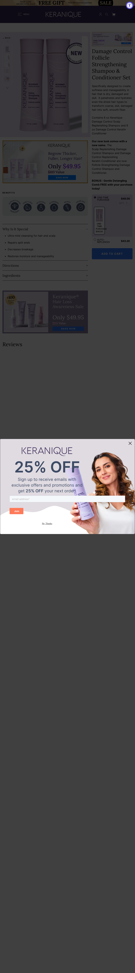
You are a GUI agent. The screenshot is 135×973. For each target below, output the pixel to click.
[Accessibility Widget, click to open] (129, 5)
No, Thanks (47, 523)
